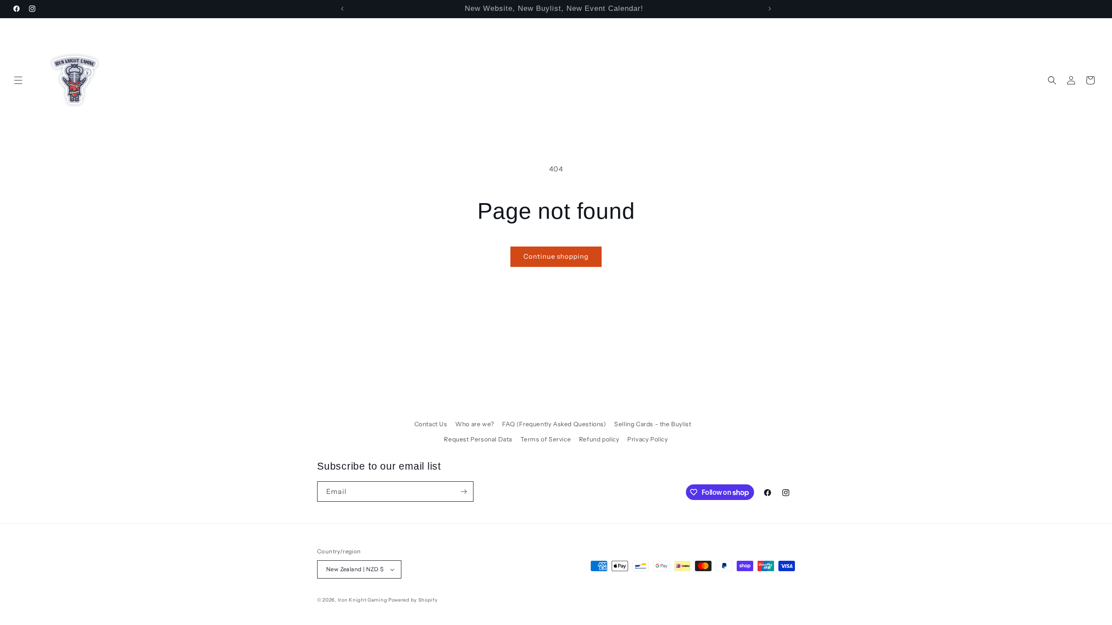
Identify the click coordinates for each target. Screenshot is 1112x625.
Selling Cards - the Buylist (652, 424)
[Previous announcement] (342, 8)
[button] (18, 80)
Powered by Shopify (413, 600)
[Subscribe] (463, 491)
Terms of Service (545, 439)
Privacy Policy (647, 439)
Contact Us (430, 424)
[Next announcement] (769, 8)
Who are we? (474, 424)
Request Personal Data (478, 439)
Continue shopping (556, 256)
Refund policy (599, 439)
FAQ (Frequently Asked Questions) (554, 424)
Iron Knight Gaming (362, 600)
